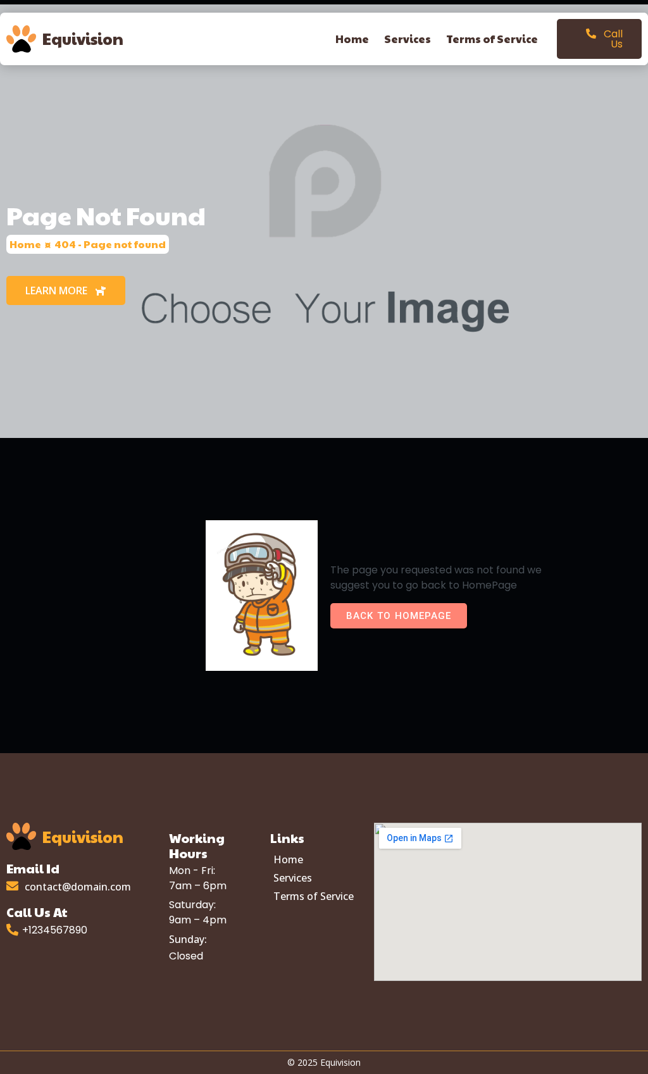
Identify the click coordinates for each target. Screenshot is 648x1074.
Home (25, 244)
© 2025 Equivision (324, 1062)
